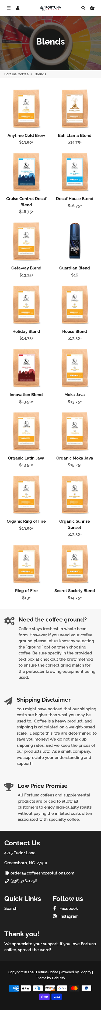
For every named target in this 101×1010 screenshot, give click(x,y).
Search (11, 908)
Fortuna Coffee (16, 74)
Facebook (68, 908)
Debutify (58, 978)
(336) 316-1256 (23, 881)
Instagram (68, 916)
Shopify (85, 972)
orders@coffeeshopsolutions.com (41, 873)
